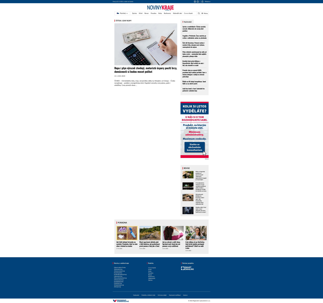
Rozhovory (167, 13)
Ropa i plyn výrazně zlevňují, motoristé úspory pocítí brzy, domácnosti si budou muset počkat (145, 69)
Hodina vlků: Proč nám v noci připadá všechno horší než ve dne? (201, 209)
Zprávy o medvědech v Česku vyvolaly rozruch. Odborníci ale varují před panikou (194, 29)
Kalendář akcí (177, 13)
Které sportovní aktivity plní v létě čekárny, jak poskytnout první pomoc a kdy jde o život (149, 244)
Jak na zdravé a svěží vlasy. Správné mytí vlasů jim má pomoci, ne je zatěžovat (171, 244)
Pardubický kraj (118, 281)
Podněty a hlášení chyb (148, 295)
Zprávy (134, 13)
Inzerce (185, 295)
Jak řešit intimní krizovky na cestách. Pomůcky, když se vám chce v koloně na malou (126, 244)
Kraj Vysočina (118, 273)
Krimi (140, 13)
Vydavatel (136, 295)
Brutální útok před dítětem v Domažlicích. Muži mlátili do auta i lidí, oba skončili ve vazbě (193, 63)
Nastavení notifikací (175, 295)
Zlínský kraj (117, 286)
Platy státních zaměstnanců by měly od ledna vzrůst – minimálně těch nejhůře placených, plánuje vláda (195, 54)
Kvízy (160, 13)
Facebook (195, 2)
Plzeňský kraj (118, 283)
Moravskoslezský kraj (120, 278)
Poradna (153, 13)
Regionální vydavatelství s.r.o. (201, 300)
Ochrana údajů (162, 295)
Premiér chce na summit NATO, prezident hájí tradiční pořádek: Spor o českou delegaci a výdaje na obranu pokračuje (194, 73)
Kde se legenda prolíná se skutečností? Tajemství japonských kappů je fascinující (201, 175)
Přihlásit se (207, 1)
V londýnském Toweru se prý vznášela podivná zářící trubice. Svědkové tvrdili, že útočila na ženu (201, 187)
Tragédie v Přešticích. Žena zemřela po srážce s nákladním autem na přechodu (195, 37)
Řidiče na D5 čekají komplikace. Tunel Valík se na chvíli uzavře (194, 82)
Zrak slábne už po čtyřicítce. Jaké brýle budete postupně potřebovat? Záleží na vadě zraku (195, 245)
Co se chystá (188, 13)
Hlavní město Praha (120, 267)
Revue (147, 13)
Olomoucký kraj (118, 279)
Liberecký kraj (118, 276)
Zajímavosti (151, 278)
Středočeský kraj (119, 285)
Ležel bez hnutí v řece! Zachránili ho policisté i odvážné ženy (194, 89)
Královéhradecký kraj (120, 274)
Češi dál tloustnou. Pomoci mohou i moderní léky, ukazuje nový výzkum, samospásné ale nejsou (194, 45)
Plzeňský (123, 13)
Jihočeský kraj (118, 269)
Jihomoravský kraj (119, 271)
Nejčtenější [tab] (187, 22)
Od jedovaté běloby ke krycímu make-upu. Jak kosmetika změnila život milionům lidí (200, 199)
